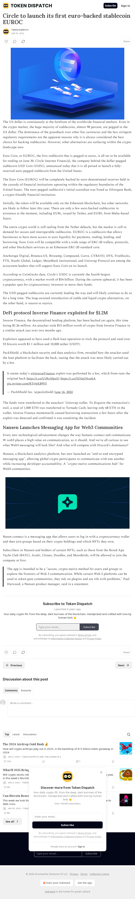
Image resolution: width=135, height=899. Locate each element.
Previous (16, 665)
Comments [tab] (11, 690)
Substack (50, 891)
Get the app (85, 882)
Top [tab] (7, 734)
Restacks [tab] (26, 690)
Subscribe (110, 5)
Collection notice (99, 874)
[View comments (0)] (14, 41)
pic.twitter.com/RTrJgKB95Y (27, 383)
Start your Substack (58, 882)
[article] (67, 753)
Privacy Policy (94, 836)
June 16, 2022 (63, 392)
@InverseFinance (43, 373)
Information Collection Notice (66, 836)
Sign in (125, 5)
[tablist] (18, 690)
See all (10, 821)
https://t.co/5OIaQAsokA (78, 378)
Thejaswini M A (52, 757)
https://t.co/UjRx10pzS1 (43, 378)
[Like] (6, 41)
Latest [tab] (16, 734)
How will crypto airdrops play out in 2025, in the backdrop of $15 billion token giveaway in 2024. (58, 750)
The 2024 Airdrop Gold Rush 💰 (25, 744)
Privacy (74, 874)
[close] (101, 772)
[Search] (128, 734)
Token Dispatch (19, 30)
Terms (84, 874)
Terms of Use (84, 833)
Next (121, 665)
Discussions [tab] (29, 734)
